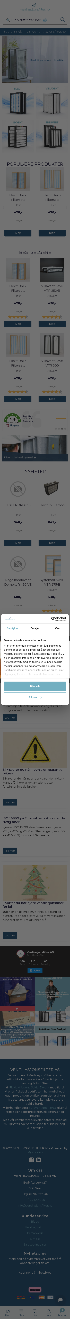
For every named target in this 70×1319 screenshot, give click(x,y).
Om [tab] (57, 628)
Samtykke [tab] (13, 628)
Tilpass (33, 697)
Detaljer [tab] (35, 628)
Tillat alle (35, 686)
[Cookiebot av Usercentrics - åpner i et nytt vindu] (51, 619)
